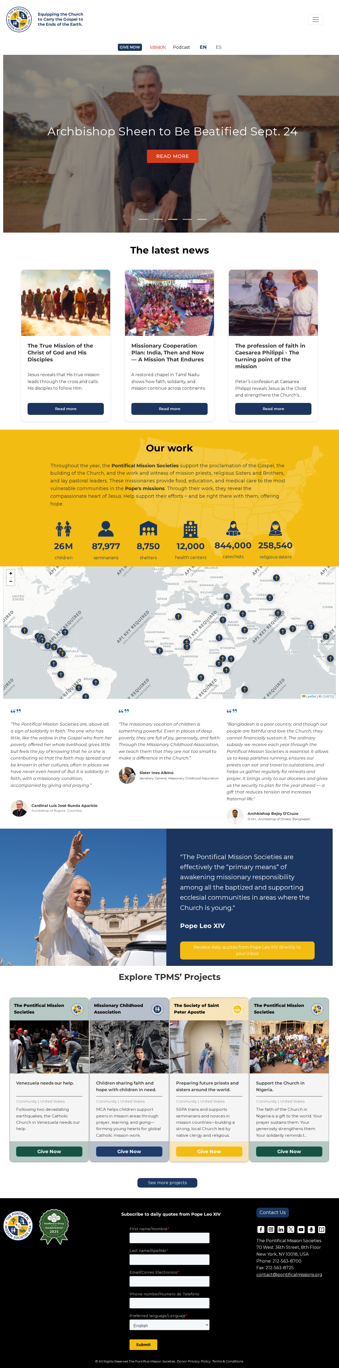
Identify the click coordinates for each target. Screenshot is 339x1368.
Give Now (49, 1151)
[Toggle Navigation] (315, 19)
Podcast (181, 47)
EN (203, 47)
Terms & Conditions (227, 1361)
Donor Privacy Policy (194, 1361)
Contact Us (273, 1212)
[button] (178, 617)
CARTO (328, 696)
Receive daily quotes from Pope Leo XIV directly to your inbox (247, 950)
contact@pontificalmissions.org (289, 1274)
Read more (66, 408)
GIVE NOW (130, 47)
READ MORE (172, 156)
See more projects (167, 1182)
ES (219, 47)
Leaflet (310, 696)
